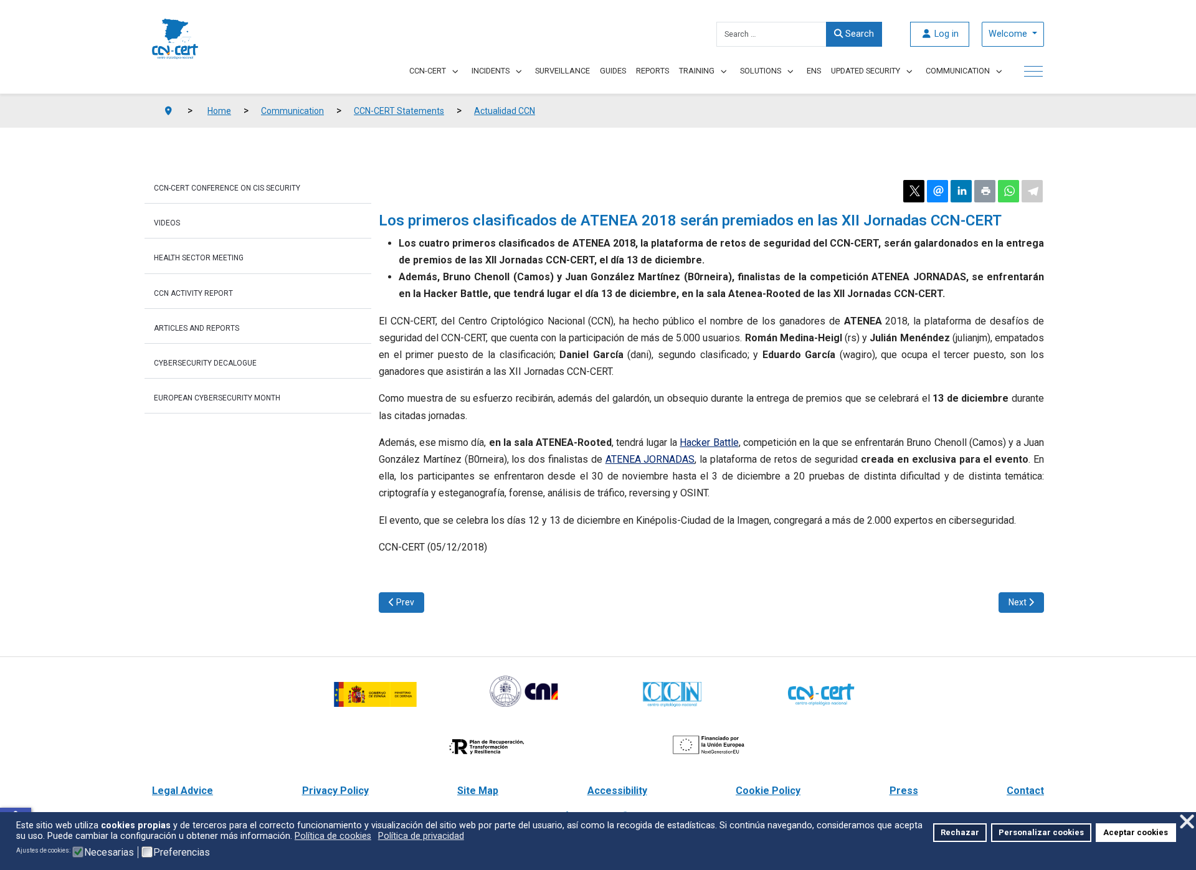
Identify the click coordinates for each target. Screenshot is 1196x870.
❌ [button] (1187, 821)
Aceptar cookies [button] (1135, 832)
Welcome (1009, 34)
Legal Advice (182, 791)
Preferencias (181, 852)
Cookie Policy (768, 791)
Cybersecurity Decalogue (205, 363)
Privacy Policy (335, 791)
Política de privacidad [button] (421, 836)
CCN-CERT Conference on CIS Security (227, 188)
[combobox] (771, 34)
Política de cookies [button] (333, 836)
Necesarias (109, 852)
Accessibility (617, 791)
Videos (167, 223)
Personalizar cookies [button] (1041, 832)
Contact (1025, 791)
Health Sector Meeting (199, 257)
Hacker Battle (709, 442)
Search (858, 34)
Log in (945, 34)
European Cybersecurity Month (217, 398)
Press (904, 791)
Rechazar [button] (960, 832)
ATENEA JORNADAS (650, 459)
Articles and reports (196, 328)
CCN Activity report (193, 293)
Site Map (477, 791)
